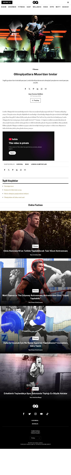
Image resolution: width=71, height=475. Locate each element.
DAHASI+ (65, 7)
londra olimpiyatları (39, 164)
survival (19, 164)
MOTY (58, 7)
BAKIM (3, 7)
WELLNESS (37, 7)
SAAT (29, 7)
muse (27, 164)
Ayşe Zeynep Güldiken (35, 94)
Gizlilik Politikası (35, 431)
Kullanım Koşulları (35, 433)
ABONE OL (7, 2)
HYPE (52, 7)
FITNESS (21, 7)
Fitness (35, 69)
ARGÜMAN (12, 7)
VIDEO (45, 7)
